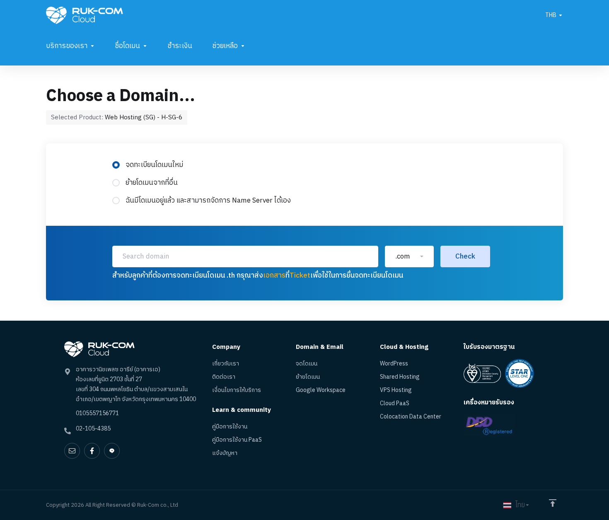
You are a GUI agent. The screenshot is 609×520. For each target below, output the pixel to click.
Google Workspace (321, 390)
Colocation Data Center (410, 416)
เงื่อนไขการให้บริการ (236, 390)
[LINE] (112, 451)
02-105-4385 (93, 428)
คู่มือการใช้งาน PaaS (237, 440)
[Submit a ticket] (72, 451)
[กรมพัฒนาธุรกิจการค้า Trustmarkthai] (489, 425)
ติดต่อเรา (223, 377)
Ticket (300, 276)
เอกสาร (274, 276)
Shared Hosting (400, 377)
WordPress (394, 363)
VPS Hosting (396, 390)
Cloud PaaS (394, 403)
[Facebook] (92, 451)
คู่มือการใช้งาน (229, 426)
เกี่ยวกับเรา (225, 363)
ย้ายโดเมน (308, 377)
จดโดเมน (306, 363)
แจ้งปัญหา (224, 453)
